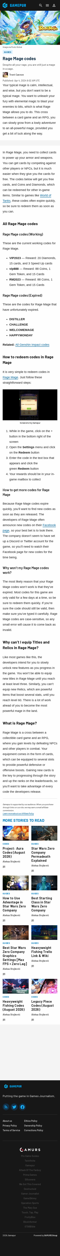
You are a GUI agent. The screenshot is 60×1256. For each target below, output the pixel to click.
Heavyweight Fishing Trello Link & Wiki (41, 952)
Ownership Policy (33, 1125)
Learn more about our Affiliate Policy (18, 813)
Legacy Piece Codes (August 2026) (42, 1005)
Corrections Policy (33, 1130)
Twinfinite (30, 1160)
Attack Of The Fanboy (30, 1170)
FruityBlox (30, 1217)
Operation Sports (30, 1203)
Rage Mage (10, 377)
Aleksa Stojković (11, 861)
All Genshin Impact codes (32, 344)
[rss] (6, 1106)
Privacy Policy (10, 1125)
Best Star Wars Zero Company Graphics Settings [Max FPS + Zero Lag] (15, 956)
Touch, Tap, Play (30, 1212)
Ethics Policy (30, 1120)
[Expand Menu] (47, 5)
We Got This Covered (30, 1184)
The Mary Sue (30, 1207)
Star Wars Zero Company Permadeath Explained (43, 854)
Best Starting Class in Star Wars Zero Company (41, 904)
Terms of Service (11, 1130)
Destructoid (30, 1188)
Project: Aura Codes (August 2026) (14, 852)
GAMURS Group (50, 1235)
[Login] (54, 5)
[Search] (40, 5)
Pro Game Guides (30, 1156)
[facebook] (22, 1106)
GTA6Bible (30, 1226)
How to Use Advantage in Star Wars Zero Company (14, 904)
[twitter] (14, 1106)
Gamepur (30, 1165)
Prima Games (30, 1174)
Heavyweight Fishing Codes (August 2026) (13, 1005)
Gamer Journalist (30, 1193)
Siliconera (30, 1179)
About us (7, 1120)
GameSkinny (30, 1198)
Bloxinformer (30, 1221)
